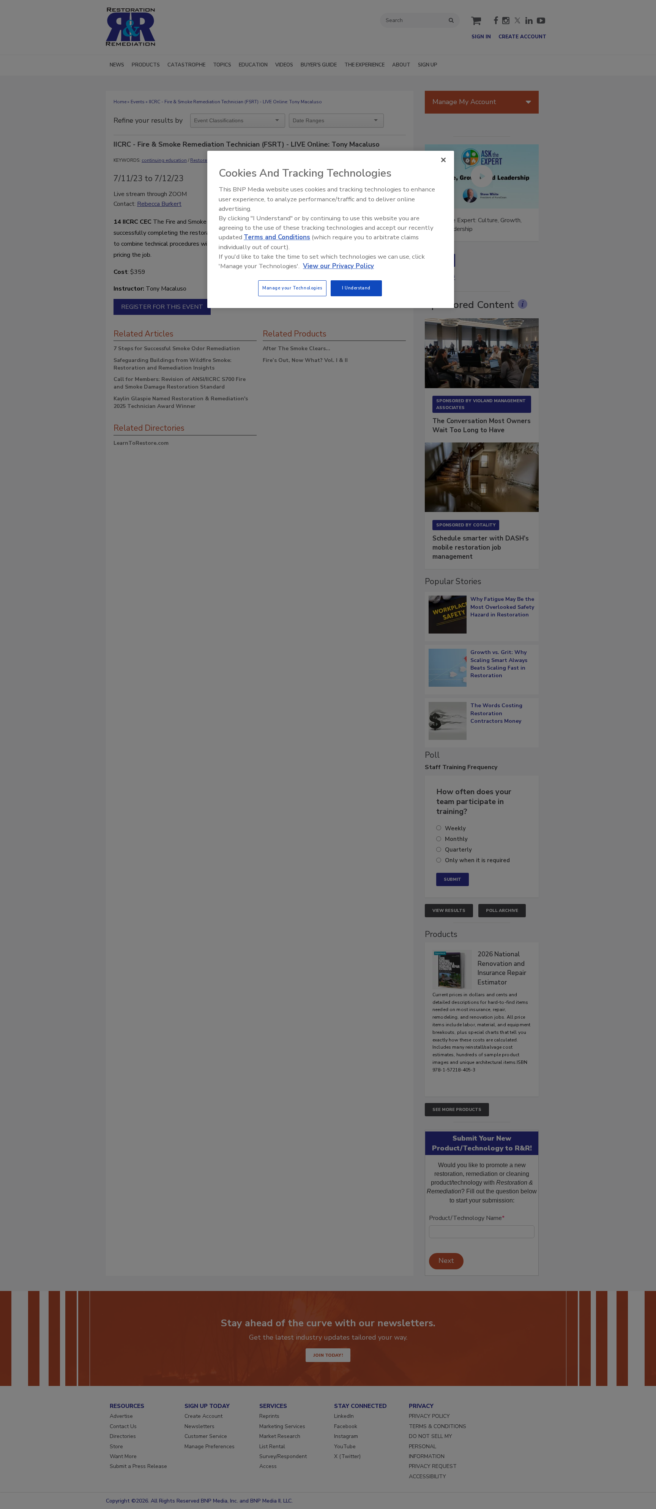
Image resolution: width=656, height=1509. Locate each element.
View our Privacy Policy (338, 266)
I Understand (356, 288)
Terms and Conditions (277, 237)
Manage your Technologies (292, 288)
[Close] (443, 160)
